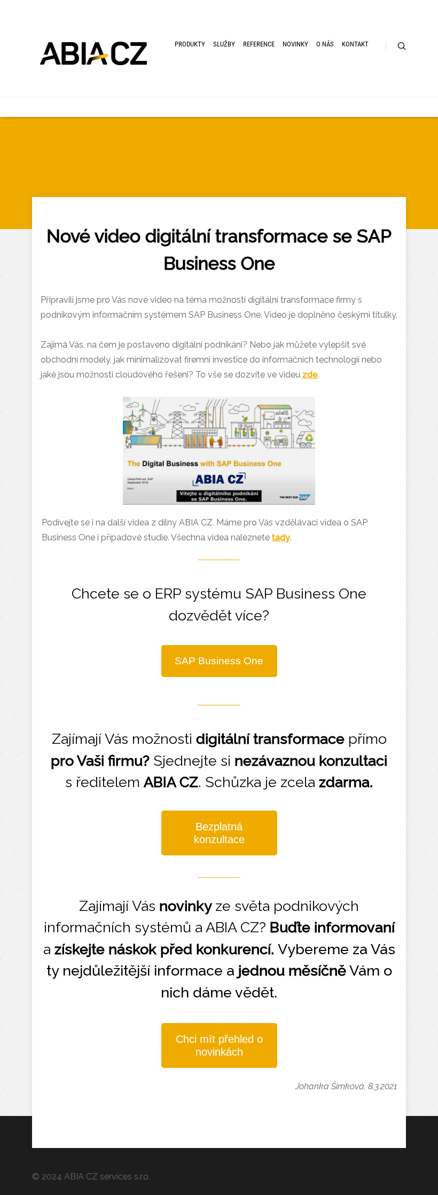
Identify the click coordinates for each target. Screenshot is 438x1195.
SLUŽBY (224, 44)
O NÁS (325, 44)
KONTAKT (355, 44)
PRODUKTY (190, 44)
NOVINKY (295, 44)
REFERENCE (259, 44)
